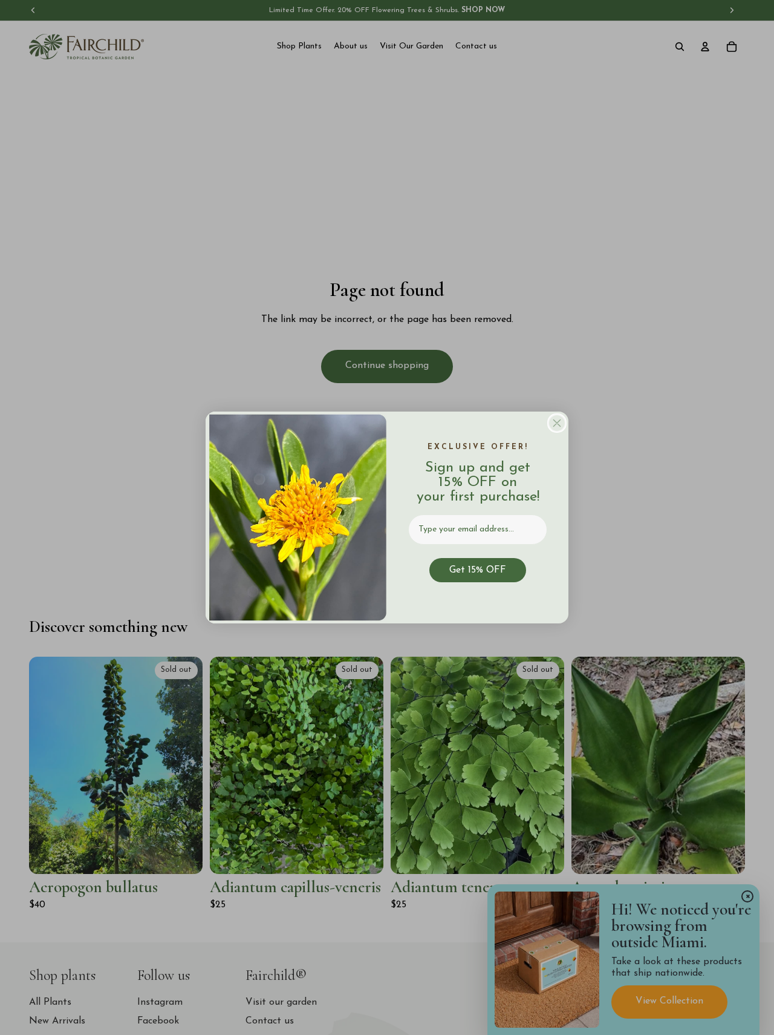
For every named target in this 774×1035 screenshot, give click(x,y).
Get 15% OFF (477, 570)
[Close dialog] (556, 423)
